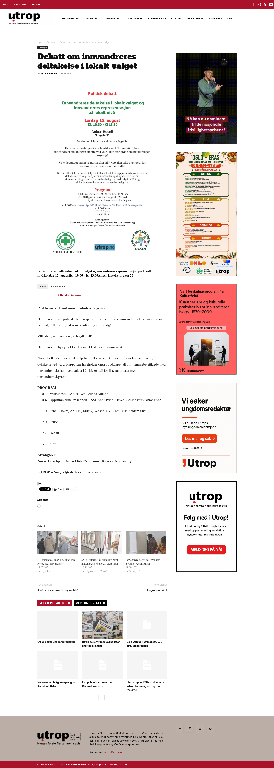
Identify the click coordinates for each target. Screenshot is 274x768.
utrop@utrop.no (113, 751)
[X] (200, 729)
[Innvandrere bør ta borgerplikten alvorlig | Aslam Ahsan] (146, 542)
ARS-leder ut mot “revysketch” (57, 590)
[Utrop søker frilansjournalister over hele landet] (102, 625)
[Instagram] (190, 729)
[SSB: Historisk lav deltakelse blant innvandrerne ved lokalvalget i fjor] (101, 542)
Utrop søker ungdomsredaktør (56, 642)
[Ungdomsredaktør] (206, 472)
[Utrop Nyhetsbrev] (206, 571)
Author (42, 286)
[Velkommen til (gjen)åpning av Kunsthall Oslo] (57, 665)
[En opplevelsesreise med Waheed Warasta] (102, 665)
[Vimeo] (210, 729)
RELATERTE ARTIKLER (54, 603)
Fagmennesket (157, 590)
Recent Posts (58, 286)
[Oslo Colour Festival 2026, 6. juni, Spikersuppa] (147, 625)
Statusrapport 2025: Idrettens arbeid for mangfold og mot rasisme (145, 686)
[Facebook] (180, 729)
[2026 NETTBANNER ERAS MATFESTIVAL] (206, 275)
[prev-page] (100, 697)
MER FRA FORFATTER (90, 603)
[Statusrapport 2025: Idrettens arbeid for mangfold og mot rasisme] (147, 665)
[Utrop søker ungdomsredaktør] (57, 625)
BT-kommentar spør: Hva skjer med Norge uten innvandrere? (56, 561)
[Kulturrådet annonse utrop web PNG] (206, 373)
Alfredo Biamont (49, 73)
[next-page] (106, 697)
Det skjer (51, 42)
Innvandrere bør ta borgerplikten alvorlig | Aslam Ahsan (143, 561)
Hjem (40, 42)
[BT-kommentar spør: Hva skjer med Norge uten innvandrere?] (57, 542)
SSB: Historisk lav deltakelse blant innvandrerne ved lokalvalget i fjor (99, 561)
